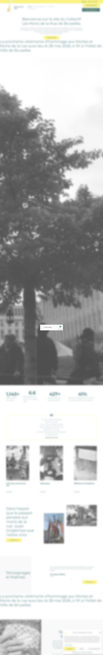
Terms (61, 329)
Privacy (59, 329)
